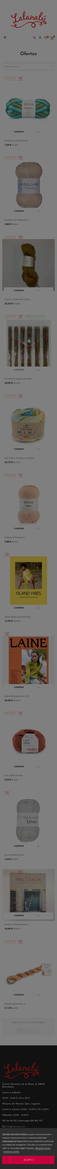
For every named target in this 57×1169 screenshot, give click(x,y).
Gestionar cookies (11, 1152)
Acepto (29, 1160)
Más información (43, 1148)
